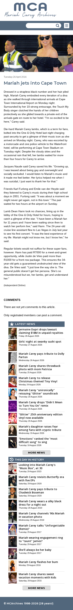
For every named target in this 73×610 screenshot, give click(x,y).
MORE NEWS (36, 452)
